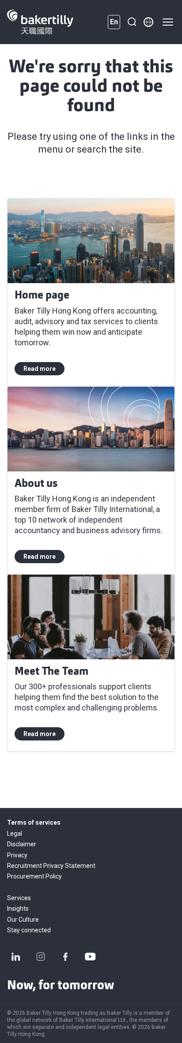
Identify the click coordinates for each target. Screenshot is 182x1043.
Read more (39, 368)
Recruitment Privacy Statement (51, 865)
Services (19, 897)
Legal (14, 833)
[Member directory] (148, 22)
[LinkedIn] (16, 956)
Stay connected (29, 930)
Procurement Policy (34, 876)
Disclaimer (21, 844)
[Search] (132, 22)
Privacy (17, 855)
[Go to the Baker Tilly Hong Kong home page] (40, 22)
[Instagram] (40, 956)
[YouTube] (90, 956)
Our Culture (23, 919)
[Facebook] (65, 956)
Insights (18, 908)
